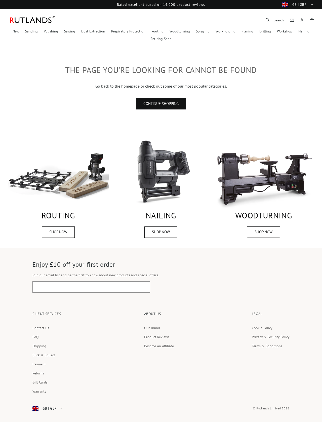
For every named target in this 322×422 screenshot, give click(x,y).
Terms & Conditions (267, 346)
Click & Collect (43, 355)
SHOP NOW (58, 231)
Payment (39, 364)
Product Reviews (156, 337)
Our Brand (152, 328)
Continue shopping (161, 103)
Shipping (39, 346)
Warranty (39, 391)
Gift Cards (40, 382)
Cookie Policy (262, 328)
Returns (38, 373)
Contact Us (40, 328)
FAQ (35, 337)
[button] (275, 20)
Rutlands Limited (268, 408)
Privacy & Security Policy (271, 337)
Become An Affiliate (159, 346)
